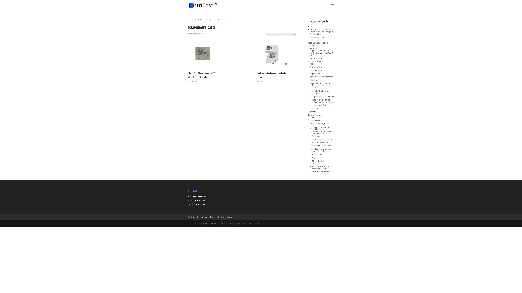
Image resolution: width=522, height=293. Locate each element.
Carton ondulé (316, 67)
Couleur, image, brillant (320, 123)
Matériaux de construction (321, 76)
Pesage (313, 157)
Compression (316, 120)
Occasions (312, 48)
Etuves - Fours (318, 154)
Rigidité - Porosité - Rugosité (318, 162)
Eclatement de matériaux (321, 139)
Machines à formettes (323, 105)
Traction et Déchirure (319, 166)
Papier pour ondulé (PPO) (323, 96)
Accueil (190, 20)
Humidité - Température (320, 149)
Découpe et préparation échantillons (320, 128)
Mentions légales (225, 217)
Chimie (313, 117)
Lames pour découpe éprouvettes (319, 38)
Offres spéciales (315, 58)
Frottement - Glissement (321, 145)
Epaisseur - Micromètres (320, 142)
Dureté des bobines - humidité (321, 92)
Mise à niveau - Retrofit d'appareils (318, 44)
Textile (313, 111)
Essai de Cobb (318, 151)
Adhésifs (313, 64)
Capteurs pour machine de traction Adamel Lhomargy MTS (321, 52)
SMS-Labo (192, 81)
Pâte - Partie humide (321, 99)
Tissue (315, 108)
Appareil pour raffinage (324, 102)
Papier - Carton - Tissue (320, 83)
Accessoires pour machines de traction (321, 169)
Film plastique (316, 70)
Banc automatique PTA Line (322, 86)
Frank (259, 81)
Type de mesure (315, 115)
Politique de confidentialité (200, 217)
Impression (315, 73)
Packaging (314, 80)
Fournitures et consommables (321, 29)
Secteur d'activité (315, 61)
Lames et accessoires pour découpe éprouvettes (321, 133)
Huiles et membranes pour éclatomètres (321, 32)
